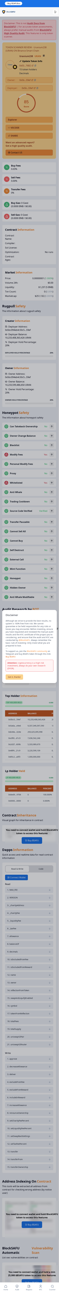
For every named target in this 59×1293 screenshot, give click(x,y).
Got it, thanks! (14, 677)
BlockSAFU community (37, 651)
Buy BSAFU (11, 656)
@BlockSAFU (24, 640)
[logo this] (8, 12)
